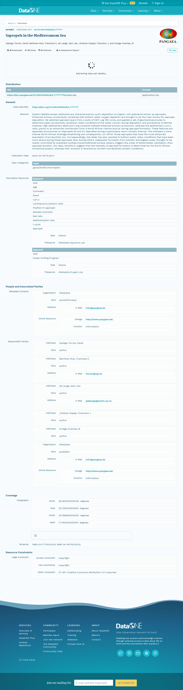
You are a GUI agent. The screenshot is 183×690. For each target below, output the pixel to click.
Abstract (24, 114)
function (78, 326)
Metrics (96, 635)
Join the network (53, 639)
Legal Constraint (20, 557)
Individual (51, 343)
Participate (49, 630)
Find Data (28, 660)
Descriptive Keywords (17, 178)
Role (53, 300)
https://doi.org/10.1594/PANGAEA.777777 (55, 107)
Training (71, 635)
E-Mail (78, 308)
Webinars (72, 639)
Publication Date (20, 155)
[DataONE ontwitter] (120, 653)
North (52, 501)
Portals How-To (76, 644)
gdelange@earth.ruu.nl (98, 401)
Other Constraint (46, 572)
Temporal (24, 544)
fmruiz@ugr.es (94, 373)
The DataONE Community (50, 645)
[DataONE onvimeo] (129, 653)
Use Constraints (46, 565)
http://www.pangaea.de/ (99, 319)
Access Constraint (45, 558)
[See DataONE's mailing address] (155, 653)
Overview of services (25, 632)
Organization (49, 293)
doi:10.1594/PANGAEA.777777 (48, 29)
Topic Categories (20, 163)
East (52, 508)
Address (51, 307)
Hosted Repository (25, 644)
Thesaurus (49, 242)
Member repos (51, 635)
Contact (96, 639)
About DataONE (100, 630)
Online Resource (47, 318)
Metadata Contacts (19, 291)
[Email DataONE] (137, 653)
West (52, 522)
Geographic (23, 500)
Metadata (22, 23)
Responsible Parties (18, 341)
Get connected (126, 683)
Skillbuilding (74, 630)
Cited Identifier (21, 107)
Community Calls (52, 651)
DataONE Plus (27, 638)
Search (11, 23)
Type (52, 235)
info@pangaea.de (95, 308)
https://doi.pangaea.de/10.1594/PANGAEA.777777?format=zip (41, 95)
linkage (78, 319)
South (52, 515)
